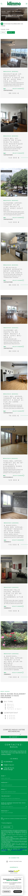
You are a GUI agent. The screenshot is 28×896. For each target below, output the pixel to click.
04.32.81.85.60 (8, 761)
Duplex (10, 707)
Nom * (3, 775)
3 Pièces (11, 717)
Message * (5, 810)
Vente (8, 11)
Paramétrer (6, 891)
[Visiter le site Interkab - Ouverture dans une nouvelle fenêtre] (14, 871)
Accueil (3, 11)
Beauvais (18, 11)
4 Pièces (11, 718)
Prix (3, 32)
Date (10, 32)
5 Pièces (11, 715)
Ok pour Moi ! (17, 891)
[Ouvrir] (1, 4)
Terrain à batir (14, 709)
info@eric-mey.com (9, 765)
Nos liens (24, 892)
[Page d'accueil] (14, 4)
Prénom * (4, 782)
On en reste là (17, 877)
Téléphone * (6, 796)
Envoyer (7, 827)
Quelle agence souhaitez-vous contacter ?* (13, 803)
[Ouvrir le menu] (26, 4)
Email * (4, 789)
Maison (10, 704)
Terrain (10, 706)
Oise (13, 11)
